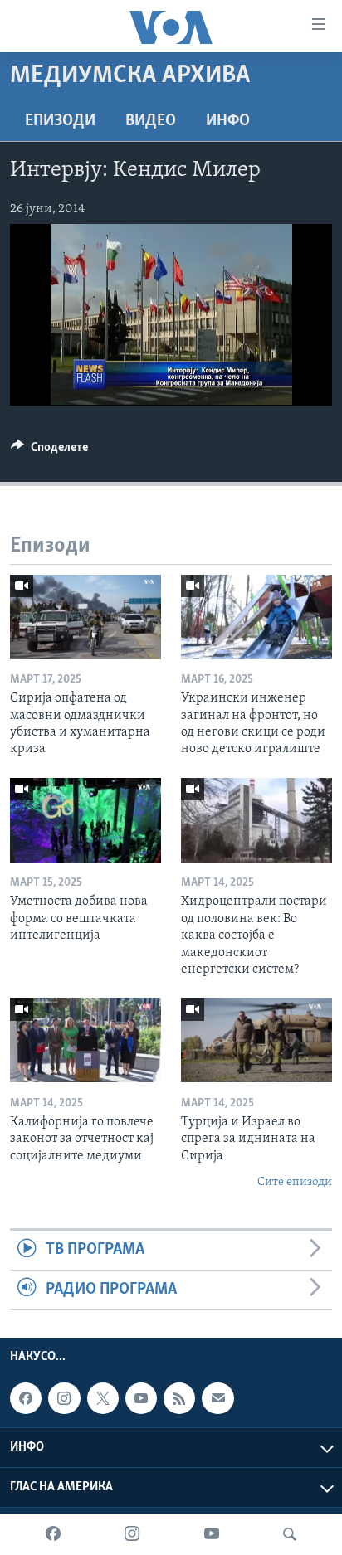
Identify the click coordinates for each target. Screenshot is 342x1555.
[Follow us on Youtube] (141, 1398)
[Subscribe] (217, 1398)
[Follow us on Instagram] (64, 1398)
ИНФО (228, 121)
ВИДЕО (150, 121)
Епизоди (60, 121)
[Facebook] (53, 1534)
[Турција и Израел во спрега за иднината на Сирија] (256, 1040)
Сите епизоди (294, 1182)
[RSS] (179, 1398)
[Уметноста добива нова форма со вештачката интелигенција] (85, 820)
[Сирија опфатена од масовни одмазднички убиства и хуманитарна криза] (85, 617)
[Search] (290, 1534)
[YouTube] (211, 1534)
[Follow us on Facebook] (26, 1398)
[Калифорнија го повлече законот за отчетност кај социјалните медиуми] (85, 1040)
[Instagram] (132, 1534)
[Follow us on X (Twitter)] (103, 1398)
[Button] (49, 451)
